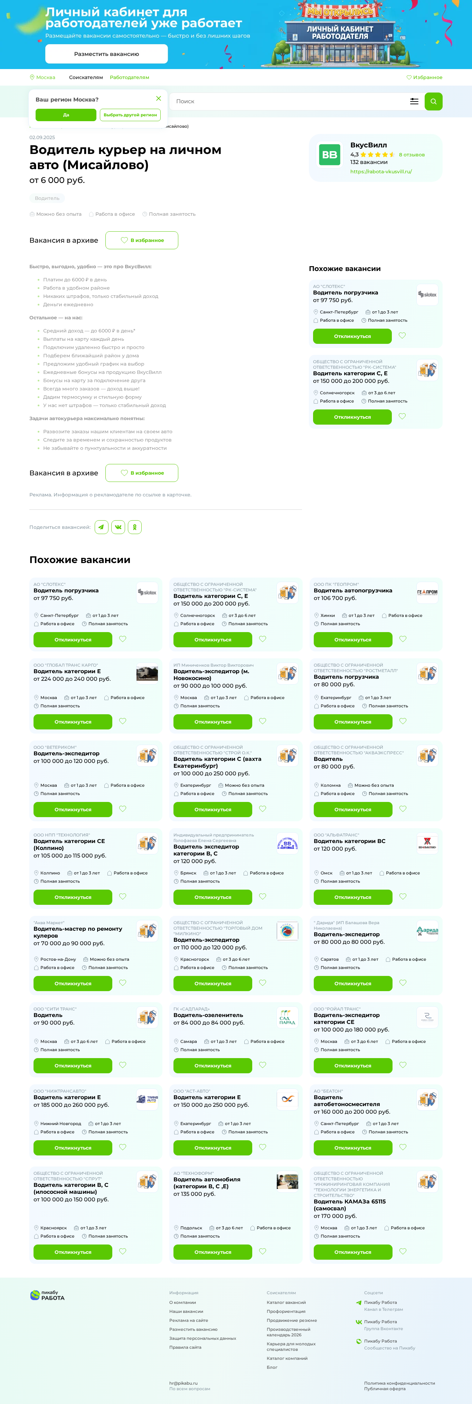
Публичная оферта (385, 1388)
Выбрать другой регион (130, 114)
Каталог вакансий (286, 1302)
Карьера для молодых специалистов (291, 1346)
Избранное (428, 77)
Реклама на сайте (188, 1320)
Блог (272, 1367)
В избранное (147, 240)
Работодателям (129, 77)
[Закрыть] (158, 98)
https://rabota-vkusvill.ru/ (381, 171)
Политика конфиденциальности (399, 1383)
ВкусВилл (368, 145)
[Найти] (434, 101)
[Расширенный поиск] (414, 101)
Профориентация (286, 1311)
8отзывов (412, 155)
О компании (182, 1302)
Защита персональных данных (202, 1338)
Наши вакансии (186, 1311)
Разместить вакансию (193, 1329)
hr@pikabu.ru (183, 1383)
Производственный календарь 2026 (288, 1332)
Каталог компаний (287, 1358)
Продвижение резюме (292, 1320)
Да (66, 114)
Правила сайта (185, 1347)
